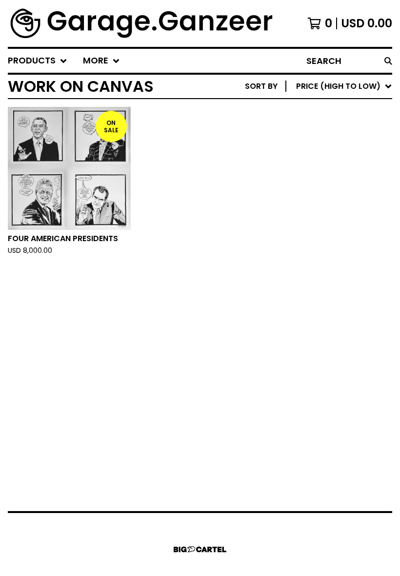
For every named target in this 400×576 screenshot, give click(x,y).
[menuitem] (37, 61)
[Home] (142, 23)
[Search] (388, 61)
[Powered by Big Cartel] (200, 549)
